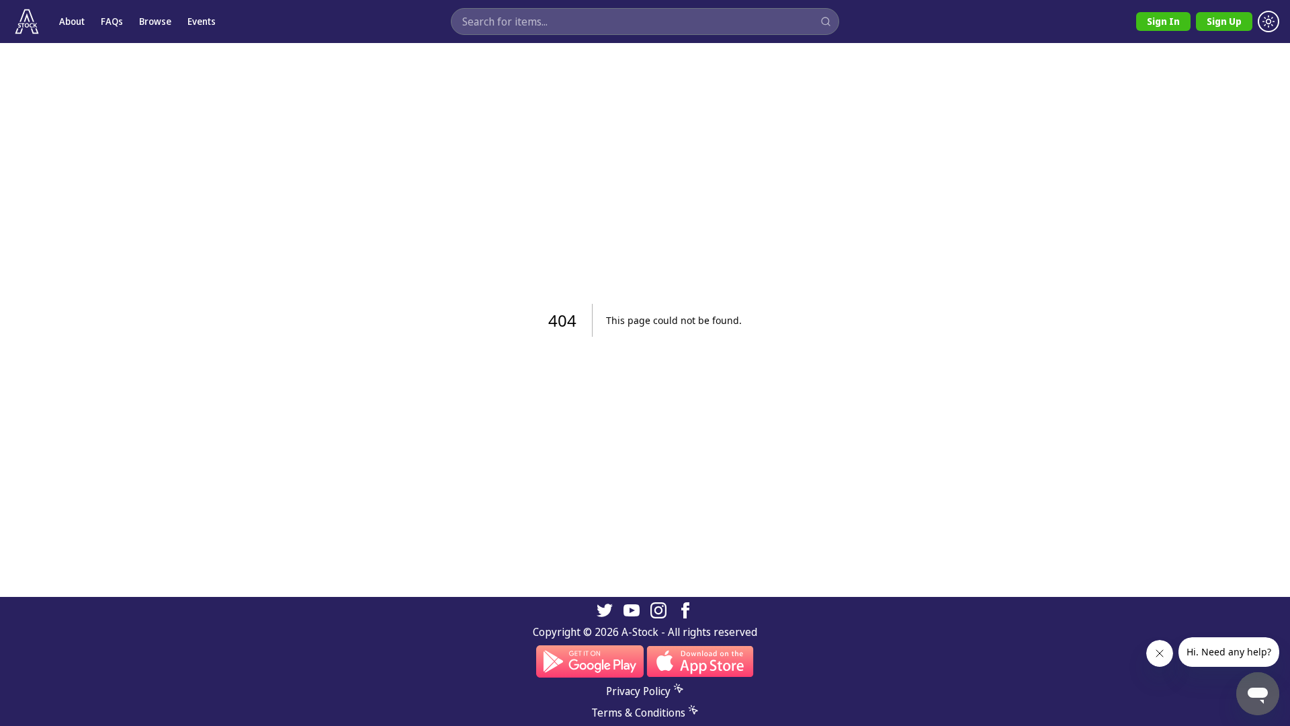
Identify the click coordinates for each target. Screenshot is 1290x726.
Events (201, 21)
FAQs (112, 21)
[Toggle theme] (1268, 21)
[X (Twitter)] (605, 610)
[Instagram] (658, 610)
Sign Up (1224, 21)
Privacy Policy (638, 691)
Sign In (1163, 21)
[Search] (826, 21)
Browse (155, 21)
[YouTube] (632, 610)
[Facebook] (685, 610)
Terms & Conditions (638, 712)
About (72, 21)
